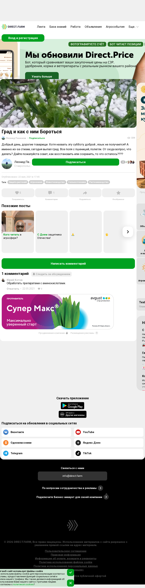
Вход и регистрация (23, 38)
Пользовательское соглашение (65, 551)
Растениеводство (99, 182)
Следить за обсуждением (53, 274)
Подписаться (36, 138)
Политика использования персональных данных (66, 566)
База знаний (58, 26)
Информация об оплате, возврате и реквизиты (65, 558)
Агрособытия (115, 26)
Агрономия (36, 182)
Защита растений (18, 182)
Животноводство (55, 182)
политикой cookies (23, 584)
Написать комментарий (68, 263)
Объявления (93, 26)
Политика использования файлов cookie (65, 562)
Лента (41, 26)
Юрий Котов (15, 280)
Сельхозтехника (77, 182)
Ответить (13, 288)
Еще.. (132, 26)
